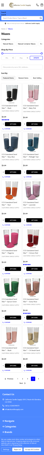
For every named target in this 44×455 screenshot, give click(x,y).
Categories (5, 39)
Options (13, 124)
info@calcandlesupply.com (14, 409)
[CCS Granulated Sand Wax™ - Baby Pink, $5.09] (32, 93)
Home (3, 29)
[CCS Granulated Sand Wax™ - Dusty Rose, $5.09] (32, 287)
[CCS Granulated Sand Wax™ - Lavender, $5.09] (32, 190)
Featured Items (8, 78)
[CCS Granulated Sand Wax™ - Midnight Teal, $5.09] (32, 142)
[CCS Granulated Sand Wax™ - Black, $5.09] (11, 93)
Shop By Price (7, 50)
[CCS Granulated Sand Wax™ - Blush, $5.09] (11, 335)
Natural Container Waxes (27, 44)
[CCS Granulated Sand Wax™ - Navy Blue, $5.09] (11, 142)
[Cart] (42, 5)
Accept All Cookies (32, 449)
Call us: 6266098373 (12, 406)
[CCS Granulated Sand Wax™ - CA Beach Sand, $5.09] (32, 335)
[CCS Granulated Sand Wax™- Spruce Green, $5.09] (11, 287)
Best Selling (37, 78)
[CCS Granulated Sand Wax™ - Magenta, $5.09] (11, 238)
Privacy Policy (17, 445)
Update (36, 58)
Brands (8, 432)
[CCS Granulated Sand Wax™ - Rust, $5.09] (11, 190)
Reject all (17, 449)
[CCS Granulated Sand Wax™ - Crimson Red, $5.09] (32, 238)
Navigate (9, 420)
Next (21, 383)
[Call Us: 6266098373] (38, 5)
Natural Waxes (8, 44)
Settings (6, 449)
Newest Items (23, 78)
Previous (10, 379)
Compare (7, 129)
